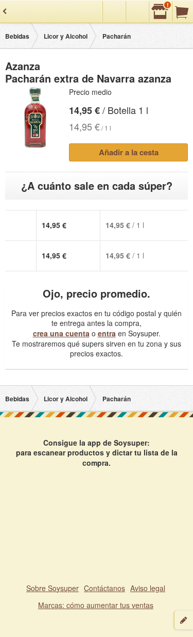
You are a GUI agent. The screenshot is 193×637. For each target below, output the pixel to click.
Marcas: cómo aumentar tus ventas (95, 605)
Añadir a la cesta (129, 152)
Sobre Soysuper (52, 588)
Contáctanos (104, 588)
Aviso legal (147, 588)
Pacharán (116, 36)
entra (107, 333)
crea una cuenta (61, 333)
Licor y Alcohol (65, 36)
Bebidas (17, 36)
